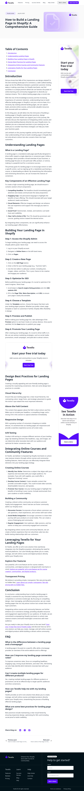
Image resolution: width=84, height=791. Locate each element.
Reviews (7, 776)
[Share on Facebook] (29, 730)
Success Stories (36, 2)
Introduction (12, 53)
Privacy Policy (67, 789)
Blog (44, 2)
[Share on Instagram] (20, 730)
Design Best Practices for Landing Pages (22, 62)
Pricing (27, 2)
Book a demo (62, 2)
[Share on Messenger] (24, 730)
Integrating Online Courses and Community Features (26, 65)
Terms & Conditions (55, 789)
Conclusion (12, 71)
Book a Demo (52, 781)
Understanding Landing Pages (18, 56)
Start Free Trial (73, 2)
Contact (29, 778)
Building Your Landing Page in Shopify (21, 59)
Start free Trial (28, 365)
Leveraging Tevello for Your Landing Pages (22, 68)
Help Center (51, 2)
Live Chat (30, 776)
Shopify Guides (10, 13)
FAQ (17, 780)
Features (20, 2)
